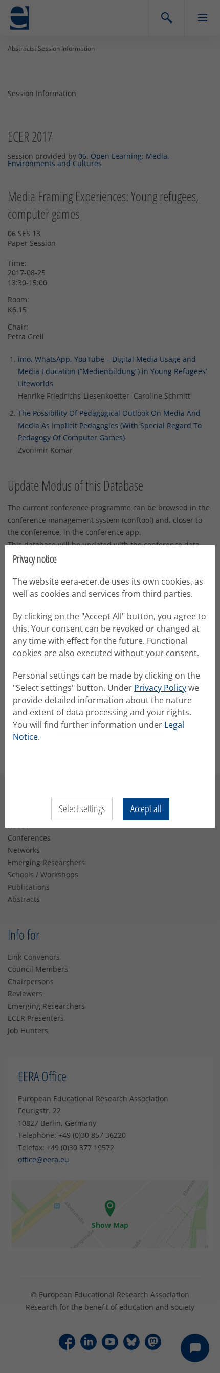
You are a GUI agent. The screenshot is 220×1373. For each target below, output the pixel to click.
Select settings (82, 809)
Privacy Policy (160, 687)
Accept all (146, 809)
